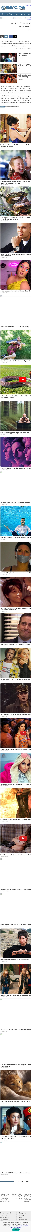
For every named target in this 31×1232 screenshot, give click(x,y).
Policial (23, 14)
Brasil (20, 1217)
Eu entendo (16, 1229)
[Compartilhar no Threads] (15, 36)
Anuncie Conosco (4, 1217)
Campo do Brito (23, 1219)
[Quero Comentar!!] (6, 36)
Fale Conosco (3, 1215)
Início (3, 14)
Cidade (16, 14)
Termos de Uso (4, 1219)
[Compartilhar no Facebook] (11, 36)
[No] (29, 1226)
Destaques (7, 106)
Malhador (12, 106)
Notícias (9, 14)
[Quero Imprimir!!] (2, 36)
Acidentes (21, 1215)
